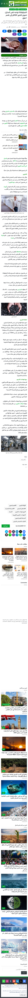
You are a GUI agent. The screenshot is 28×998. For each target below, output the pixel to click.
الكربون (6, 123)
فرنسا (12, 238)
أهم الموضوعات (23, 9)
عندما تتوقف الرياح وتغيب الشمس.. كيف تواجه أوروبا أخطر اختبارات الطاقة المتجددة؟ (7, 558)
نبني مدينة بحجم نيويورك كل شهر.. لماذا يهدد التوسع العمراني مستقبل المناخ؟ (21, 557)
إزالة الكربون (22, 505)
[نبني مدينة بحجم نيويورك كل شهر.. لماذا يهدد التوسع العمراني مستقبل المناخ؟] (21, 551)
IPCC (14, 161)
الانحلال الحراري (21, 508)
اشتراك (24, 973)
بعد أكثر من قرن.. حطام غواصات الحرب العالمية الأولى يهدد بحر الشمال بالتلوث (14, 797)
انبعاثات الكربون (20, 403)
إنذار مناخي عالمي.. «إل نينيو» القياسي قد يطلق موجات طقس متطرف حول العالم (14, 846)
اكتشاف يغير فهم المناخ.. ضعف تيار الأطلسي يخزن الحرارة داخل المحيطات (15, 891)
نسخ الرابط (5, 526)
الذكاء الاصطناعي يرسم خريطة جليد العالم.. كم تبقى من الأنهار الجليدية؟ (14, 934)
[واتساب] (24, 34)
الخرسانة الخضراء (9, 508)
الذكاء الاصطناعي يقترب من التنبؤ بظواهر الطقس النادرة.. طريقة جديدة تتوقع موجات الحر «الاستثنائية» (14, 957)
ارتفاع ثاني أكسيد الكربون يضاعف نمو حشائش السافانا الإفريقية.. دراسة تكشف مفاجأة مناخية (14, 775)
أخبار (17, 9)
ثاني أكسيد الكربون (22, 166)
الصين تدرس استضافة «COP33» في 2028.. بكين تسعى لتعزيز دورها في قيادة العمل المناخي (15, 868)
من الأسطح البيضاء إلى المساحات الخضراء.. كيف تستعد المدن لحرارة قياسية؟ (14, 819)
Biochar (19, 251)
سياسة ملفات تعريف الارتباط (15, 992)
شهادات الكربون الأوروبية (19, 515)
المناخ (5, 158)
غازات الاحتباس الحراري (19, 521)
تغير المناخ (12, 9)
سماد (10, 512)
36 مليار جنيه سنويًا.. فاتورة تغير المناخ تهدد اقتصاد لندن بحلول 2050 (10, 148)
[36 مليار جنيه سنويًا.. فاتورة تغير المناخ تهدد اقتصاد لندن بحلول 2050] (23, 147)
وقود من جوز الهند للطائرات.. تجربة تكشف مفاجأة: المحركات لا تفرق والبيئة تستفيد (8, 575)
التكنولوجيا (22, 123)
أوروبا (5, 186)
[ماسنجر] (4, 31)
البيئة (2, 235)
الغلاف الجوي (23, 125)
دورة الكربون (12, 182)
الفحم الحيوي (12, 505)
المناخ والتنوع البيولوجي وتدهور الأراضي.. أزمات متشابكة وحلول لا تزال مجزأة (14, 912)
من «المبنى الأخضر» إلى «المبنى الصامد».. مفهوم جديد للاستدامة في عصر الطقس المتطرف (10, 137)
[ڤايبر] (14, 34)
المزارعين (19, 289)
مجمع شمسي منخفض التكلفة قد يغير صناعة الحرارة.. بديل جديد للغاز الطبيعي (22, 575)
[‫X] (19, 31)
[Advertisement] (14, 95)
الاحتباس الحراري (9, 111)
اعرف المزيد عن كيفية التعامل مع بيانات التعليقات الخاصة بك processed (15, 622)
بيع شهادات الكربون (20, 512)
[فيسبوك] (24, 31)
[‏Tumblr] (9, 31)
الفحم (16, 120)
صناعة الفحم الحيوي (20, 518)
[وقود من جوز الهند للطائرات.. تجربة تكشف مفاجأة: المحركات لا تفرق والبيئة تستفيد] (7, 568)
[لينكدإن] (14, 31)
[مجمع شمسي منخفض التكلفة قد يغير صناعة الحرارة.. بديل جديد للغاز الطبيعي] (21, 568)
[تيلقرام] (19, 34)
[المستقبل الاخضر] (18, 3)
